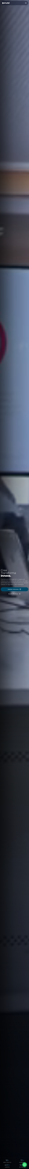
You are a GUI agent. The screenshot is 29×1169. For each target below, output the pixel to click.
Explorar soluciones (14, 589)
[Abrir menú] (25, 3)
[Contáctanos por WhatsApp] (24, 1164)
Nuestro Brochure (14, 593)
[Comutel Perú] (5, 3)
